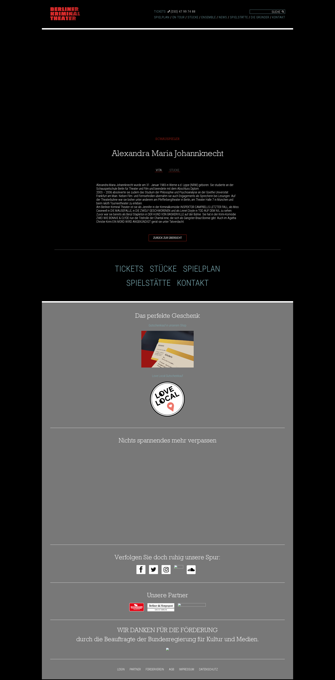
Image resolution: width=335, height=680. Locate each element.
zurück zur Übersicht (167, 237)
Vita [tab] (159, 170)
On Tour (178, 17)
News (223, 17)
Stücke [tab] (174, 170)
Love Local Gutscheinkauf (167, 376)
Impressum (186, 669)
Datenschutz (208, 669)
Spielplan (161, 17)
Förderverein (155, 669)
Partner (135, 669)
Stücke (193, 17)
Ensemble (208, 17)
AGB (171, 669)
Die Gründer (260, 17)
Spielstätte (239, 17)
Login (121, 669)
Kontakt (278, 17)
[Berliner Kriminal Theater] (65, 14)
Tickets (160, 11)
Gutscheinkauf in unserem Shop (167, 325)
